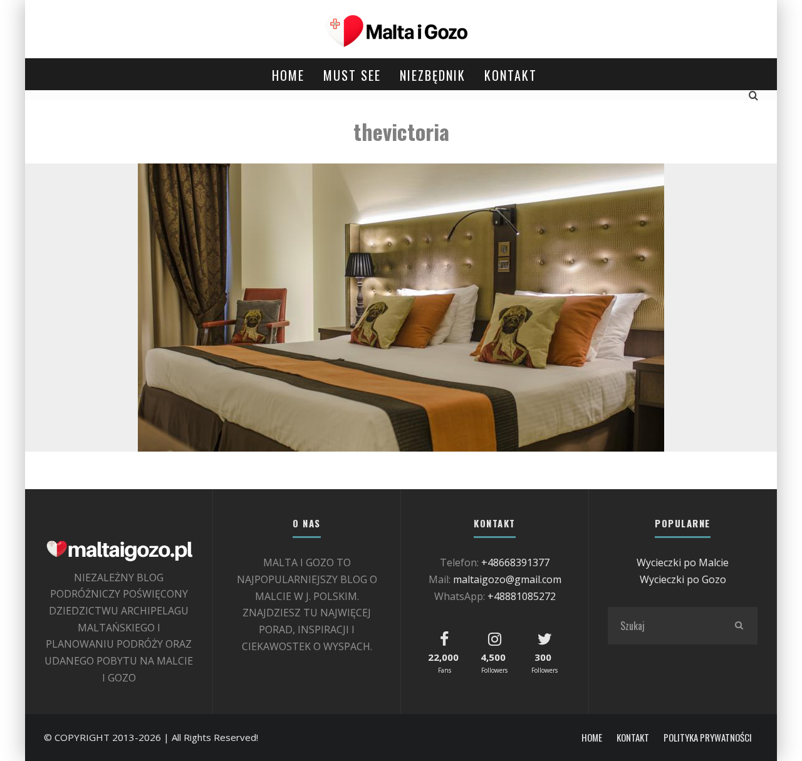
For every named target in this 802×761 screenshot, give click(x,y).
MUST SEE (352, 75)
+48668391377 (515, 562)
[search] (739, 626)
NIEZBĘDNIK (433, 75)
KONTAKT (510, 75)
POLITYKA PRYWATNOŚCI (708, 737)
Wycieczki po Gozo (683, 579)
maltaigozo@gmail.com (507, 579)
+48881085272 (521, 596)
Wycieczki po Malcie (683, 562)
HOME (288, 75)
